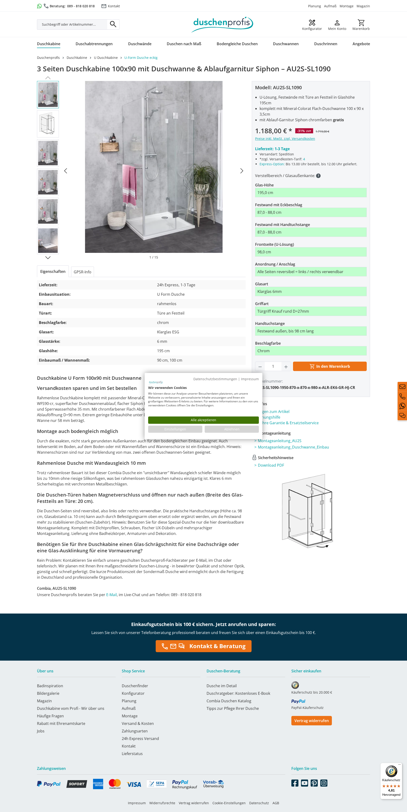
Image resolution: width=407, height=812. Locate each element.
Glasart (261, 284)
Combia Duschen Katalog (229, 700)
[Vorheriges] (65, 170)
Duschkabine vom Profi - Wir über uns (70, 708)
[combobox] (72, 24)
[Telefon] (402, 396)
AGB (276, 803)
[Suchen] (113, 24)
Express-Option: (272, 164)
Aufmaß (330, 6)
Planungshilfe (268, 417)
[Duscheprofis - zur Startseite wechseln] (222, 24)
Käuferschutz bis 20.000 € (311, 692)
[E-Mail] (402, 386)
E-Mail (111, 594)
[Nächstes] (241, 170)
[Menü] (399, 765)
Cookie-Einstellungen (229, 803)
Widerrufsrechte (162, 803)
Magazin (363, 6)
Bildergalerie (48, 693)
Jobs (41, 731)
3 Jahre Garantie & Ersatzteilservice (287, 422)
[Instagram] (323, 782)
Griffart (262, 303)
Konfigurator (133, 693)
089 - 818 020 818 (81, 6)
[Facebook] (294, 782)
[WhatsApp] (402, 406)
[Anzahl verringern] (260, 366)
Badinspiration (50, 685)
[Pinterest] (314, 782)
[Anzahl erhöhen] (286, 366)
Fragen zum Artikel (272, 411)
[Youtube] (304, 782)
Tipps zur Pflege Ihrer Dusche (233, 708)
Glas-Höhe (264, 185)
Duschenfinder (135, 685)
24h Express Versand (140, 738)
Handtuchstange (270, 323)
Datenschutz (259, 803)
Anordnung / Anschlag (275, 264)
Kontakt (114, 6)
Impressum (137, 803)
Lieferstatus (132, 753)
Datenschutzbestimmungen (215, 379)
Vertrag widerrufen (311, 720)
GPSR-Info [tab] (82, 272)
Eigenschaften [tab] (52, 271)
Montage (347, 6)
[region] (141, 170)
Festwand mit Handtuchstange (282, 224)
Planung (314, 6)
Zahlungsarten (135, 731)
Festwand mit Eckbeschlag (278, 204)
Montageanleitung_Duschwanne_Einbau (293, 447)
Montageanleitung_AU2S (279, 440)
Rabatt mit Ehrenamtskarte (61, 723)
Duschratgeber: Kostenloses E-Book (238, 693)
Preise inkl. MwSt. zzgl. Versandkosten (285, 138)
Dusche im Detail (222, 685)
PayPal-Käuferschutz (307, 707)
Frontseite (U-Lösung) (274, 244)
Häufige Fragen (50, 716)
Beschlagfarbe (268, 343)
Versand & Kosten (138, 723)
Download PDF (271, 465)
